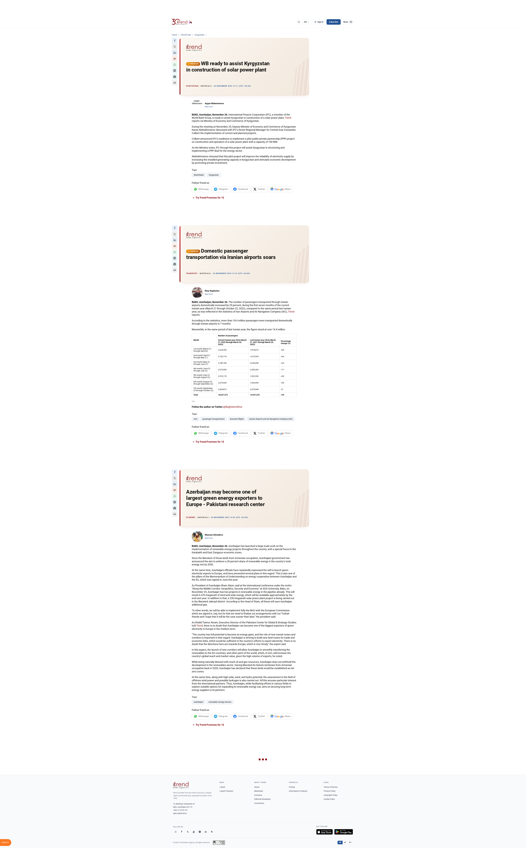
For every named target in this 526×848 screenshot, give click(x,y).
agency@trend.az (180, 813)
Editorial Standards (262, 799)
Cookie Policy (329, 799)
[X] (187, 831)
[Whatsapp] (175, 831)
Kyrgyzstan (214, 175)
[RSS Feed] (211, 831)
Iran (195, 419)
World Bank (199, 175)
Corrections (259, 803)
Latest (222, 787)
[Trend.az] (182, 22)
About (256, 787)
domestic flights (237, 419)
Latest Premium (226, 791)
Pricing (292, 787)
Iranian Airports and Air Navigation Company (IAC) (271, 419)
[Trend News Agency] (180, 785)
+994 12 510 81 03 (180, 810)
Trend (288, 117)
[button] (174, 40)
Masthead (258, 791)
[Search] (298, 22)
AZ (345, 842)
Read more (209, 107)
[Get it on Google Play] (343, 832)
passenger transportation (213, 419)
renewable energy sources (219, 702)
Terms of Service (331, 787)
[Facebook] (181, 831)
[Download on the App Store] (324, 832)
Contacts (258, 795)
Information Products (298, 791)
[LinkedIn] (205, 831)
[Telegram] (199, 831)
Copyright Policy (331, 795)
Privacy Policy (329, 791)
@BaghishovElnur (232, 406)
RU (350, 842)
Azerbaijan (198, 702)
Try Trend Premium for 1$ (209, 197)
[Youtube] (193, 831)
